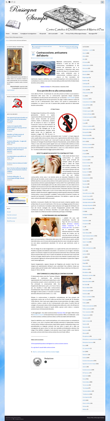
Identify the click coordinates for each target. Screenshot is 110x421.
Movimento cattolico (88, 275)
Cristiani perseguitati (88, 117)
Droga (84, 150)
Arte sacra (85, 68)
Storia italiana (86, 382)
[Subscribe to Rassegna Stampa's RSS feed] (6, 2)
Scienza (84, 357)
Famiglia (51, 58)
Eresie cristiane (86, 162)
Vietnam (85, 406)
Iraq (84, 226)
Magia (84, 263)
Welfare (85, 409)
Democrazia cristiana (88, 129)
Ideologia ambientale (88, 202)
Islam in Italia (86, 242)
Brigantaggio (86, 77)
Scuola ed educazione (88, 360)
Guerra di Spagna (87, 199)
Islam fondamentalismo (88, 235)
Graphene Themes (19, 419)
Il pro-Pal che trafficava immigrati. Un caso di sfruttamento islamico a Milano (17, 169)
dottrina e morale (50, 351)
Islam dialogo (86, 232)
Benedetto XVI (86, 71)
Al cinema (85, 62)
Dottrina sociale (87, 147)
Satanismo (85, 354)
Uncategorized (86, 397)
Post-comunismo (87, 312)
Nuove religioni (86, 287)
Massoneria (85, 266)
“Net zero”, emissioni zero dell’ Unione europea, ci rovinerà (68, 47)
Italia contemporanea (88, 248)
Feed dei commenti (12, 218)
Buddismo (85, 80)
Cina (84, 95)
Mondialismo (86, 272)
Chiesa (84, 89)
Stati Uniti (85, 376)
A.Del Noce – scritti (87, 50)
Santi (84, 351)
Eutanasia (85, 175)
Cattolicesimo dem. (87, 86)
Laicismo (85, 254)
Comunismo (86, 98)
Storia (84, 379)
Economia (85, 159)
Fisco (84, 190)
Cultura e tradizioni (87, 126)
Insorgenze (85, 223)
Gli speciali (42, 33)
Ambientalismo (86, 65)
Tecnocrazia (86, 385)
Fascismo (85, 184)
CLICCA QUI (10, 90)
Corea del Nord (86, 105)
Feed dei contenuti (12, 215)
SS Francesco (86, 372)
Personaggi (85, 299)
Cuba (84, 123)
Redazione (34, 58)
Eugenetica (85, 168)
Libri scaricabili (53, 33)
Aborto (39, 58)
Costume (85, 108)
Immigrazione (86, 214)
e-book (84, 153)
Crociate (85, 120)
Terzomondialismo (87, 391)
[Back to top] (106, 417)
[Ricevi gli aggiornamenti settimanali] (14, 2)
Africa (84, 56)
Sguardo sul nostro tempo (89, 363)
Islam (84, 229)
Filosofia (85, 187)
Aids (84, 59)
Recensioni (85, 327)
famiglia (57, 351)
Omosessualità (86, 290)
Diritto (84, 141)
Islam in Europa (86, 239)
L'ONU (84, 251)
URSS (84, 400)
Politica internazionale (88, 305)
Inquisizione (86, 220)
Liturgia (84, 260)
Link (62, 33)
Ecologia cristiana (87, 156)
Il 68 (84, 211)
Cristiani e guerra (87, 111)
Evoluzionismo (86, 178)
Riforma (84, 333)
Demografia (85, 132)
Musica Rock (86, 278)
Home (8, 33)
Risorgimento (86, 336)
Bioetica (85, 74)
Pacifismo (85, 293)
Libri (84, 257)
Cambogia (85, 83)
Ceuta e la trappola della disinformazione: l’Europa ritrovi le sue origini (17, 127)
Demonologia (86, 135)
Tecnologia (85, 388)
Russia (84, 345)
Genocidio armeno (87, 193)
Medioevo (85, 269)
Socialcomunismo (87, 369)
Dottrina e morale (45, 58)
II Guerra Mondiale (87, 208)
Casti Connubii (71, 97)
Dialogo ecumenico (87, 138)
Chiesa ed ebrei (86, 92)
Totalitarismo (86, 394)
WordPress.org (11, 221)
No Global (85, 284)
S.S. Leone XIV (86, 348)
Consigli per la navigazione (28, 33)
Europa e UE (86, 172)
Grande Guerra (86, 196)
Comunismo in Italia (87, 101)
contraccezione (41, 351)
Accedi (9, 212)
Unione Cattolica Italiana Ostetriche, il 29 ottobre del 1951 (70, 225)
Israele (84, 245)
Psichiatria (85, 318)
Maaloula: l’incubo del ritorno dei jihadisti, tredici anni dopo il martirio (17, 149)
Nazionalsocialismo (87, 281)
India (84, 217)
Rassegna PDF (93, 33)
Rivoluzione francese (88, 342)
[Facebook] (12, 2)
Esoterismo (85, 165)
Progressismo (86, 315)
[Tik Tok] (9, 2)
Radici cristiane (86, 321)
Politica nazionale (87, 309)
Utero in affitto (86, 403)
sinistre (84, 366)
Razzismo (85, 324)
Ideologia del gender (88, 205)
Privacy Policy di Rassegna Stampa (76, 33)
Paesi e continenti (87, 296)
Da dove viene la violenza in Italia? (17, 163)
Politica (84, 302)
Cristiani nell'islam (87, 114)
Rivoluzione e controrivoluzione (90, 339)
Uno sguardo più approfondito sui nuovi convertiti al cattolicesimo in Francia (17, 119)
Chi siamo (15, 33)
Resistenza (85, 330)
